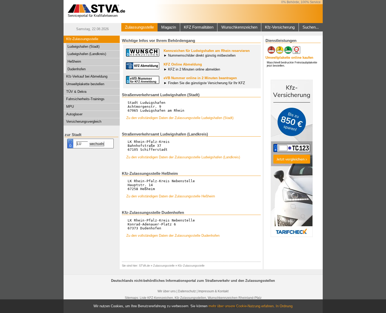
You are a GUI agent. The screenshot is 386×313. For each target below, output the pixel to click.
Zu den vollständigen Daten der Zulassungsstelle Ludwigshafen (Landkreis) (183, 157)
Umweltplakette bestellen (85, 84)
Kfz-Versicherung (280, 27)
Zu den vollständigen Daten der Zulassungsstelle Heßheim (170, 196)
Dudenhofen (76, 69)
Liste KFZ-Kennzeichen (156, 298)
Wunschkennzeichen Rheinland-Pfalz (235, 298)
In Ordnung (284, 306)
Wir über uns (167, 291)
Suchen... (310, 27)
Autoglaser (74, 114)
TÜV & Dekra (76, 92)
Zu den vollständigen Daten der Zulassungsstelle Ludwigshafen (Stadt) (179, 118)
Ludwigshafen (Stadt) (83, 46)
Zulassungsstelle (139, 27)
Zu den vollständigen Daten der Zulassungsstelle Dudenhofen (173, 236)
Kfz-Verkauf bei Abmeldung (86, 76)
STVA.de (144, 265)
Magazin (168, 27)
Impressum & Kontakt (213, 291)
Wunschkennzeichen (239, 27)
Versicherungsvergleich (83, 121)
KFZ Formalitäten (198, 27)
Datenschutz (187, 291)
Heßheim (74, 61)
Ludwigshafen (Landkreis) (86, 54)
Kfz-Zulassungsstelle (82, 39)
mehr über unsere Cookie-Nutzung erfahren (241, 306)
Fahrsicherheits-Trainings (85, 99)
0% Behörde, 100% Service (301, 2)
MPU (70, 107)
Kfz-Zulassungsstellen (190, 298)
